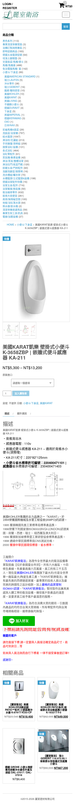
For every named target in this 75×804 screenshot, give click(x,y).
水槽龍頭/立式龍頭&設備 (16, 178)
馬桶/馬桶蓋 (9, 65)
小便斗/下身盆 (10, 72)
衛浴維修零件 (10, 192)
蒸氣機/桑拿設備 (11, 157)
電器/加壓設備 (10, 216)
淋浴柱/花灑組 (10, 140)
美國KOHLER (11, 94)
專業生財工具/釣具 (13, 213)
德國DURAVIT (12, 107)
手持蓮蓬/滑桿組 (11, 143)
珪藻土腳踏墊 (10, 58)
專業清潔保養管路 (12, 44)
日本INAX (9, 125)
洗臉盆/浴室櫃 (10, 133)
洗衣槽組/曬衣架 (11, 174)
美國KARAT (10, 97)
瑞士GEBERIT (12, 87)
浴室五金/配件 (10, 185)
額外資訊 (22, 413)
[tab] (8, 413)
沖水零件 (9, 83)
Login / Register (10, 6)
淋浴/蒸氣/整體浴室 (13, 161)
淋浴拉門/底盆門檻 (13, 164)
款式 (6, 380)
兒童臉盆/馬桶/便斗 (13, 61)
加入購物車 (21, 393)
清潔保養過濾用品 (12, 209)
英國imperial (12, 114)
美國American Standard (20, 76)
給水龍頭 (7, 136)
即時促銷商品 (10, 51)
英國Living (10, 101)
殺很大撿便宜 (10, 195)
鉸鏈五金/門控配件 (13, 168)
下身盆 (8, 111)
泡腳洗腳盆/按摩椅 (13, 171)
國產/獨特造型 (12, 90)
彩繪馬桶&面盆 (11, 129)
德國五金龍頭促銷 (12, 54)
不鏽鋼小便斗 (11, 104)
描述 (7, 413)
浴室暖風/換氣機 (11, 188)
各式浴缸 (7, 150)
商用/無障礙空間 (11, 199)
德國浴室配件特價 (12, 181)
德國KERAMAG (12, 118)
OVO (6, 121)
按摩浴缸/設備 (10, 147)
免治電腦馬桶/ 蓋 (12, 68)
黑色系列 (7, 40)
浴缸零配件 (9, 154)
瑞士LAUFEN (11, 80)
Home (10, 224)
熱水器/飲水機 (10, 206)
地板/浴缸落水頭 (11, 202)
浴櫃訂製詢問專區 (12, 47)
